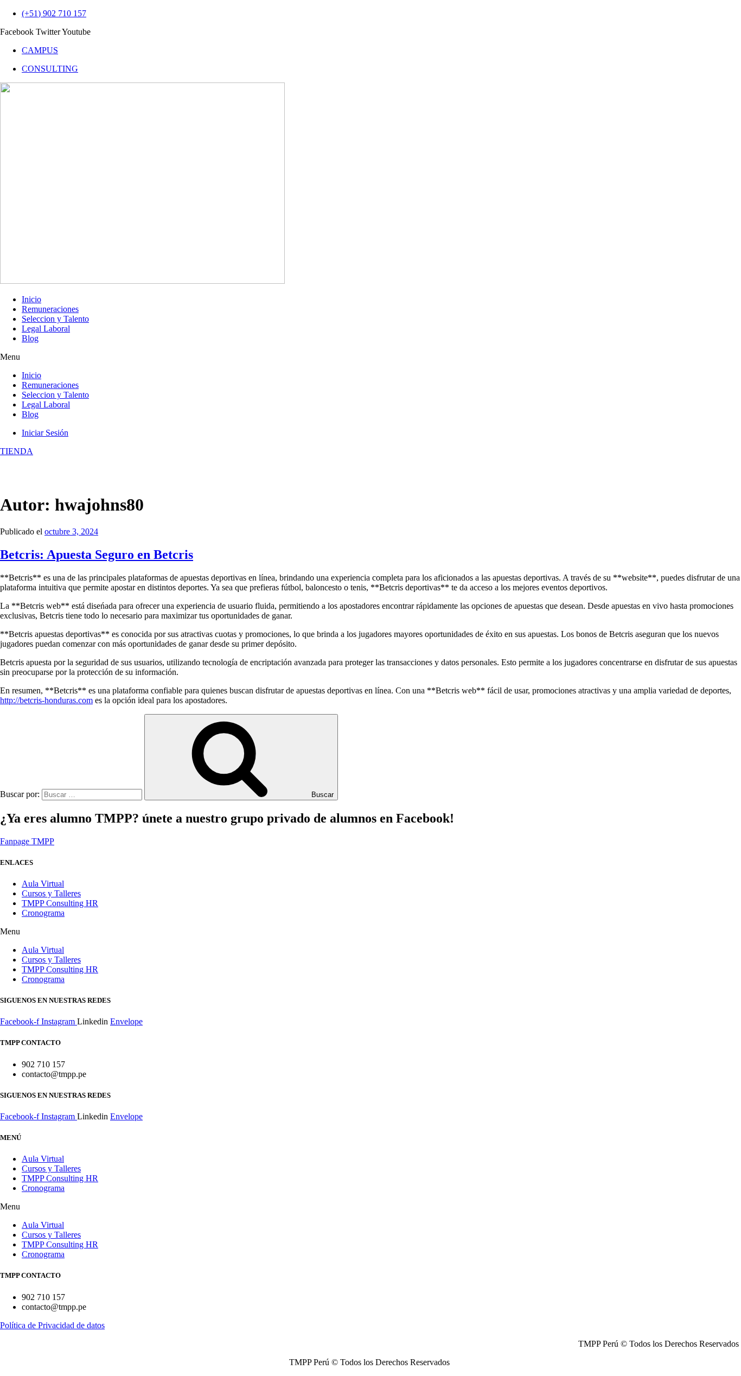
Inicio (31, 299)
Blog (30, 338)
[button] (370, 357)
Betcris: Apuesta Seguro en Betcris (96, 554)
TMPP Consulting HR (60, 903)
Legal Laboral (46, 328)
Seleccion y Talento (55, 318)
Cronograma (43, 913)
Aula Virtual (43, 883)
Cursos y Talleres (51, 893)
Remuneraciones (50, 309)
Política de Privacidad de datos (52, 1325)
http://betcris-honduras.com (46, 700)
